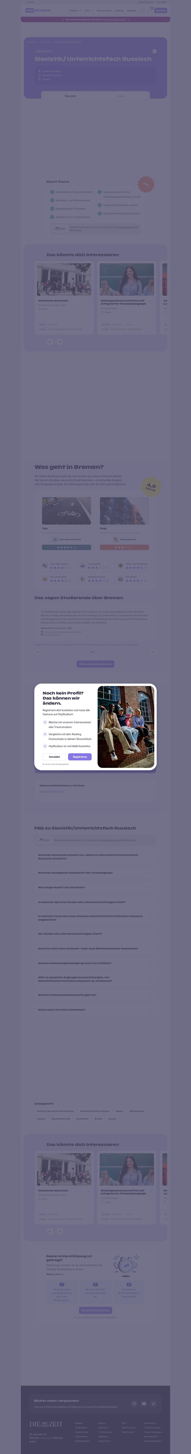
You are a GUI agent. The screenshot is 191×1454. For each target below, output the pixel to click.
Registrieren (80, 756)
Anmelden (54, 756)
